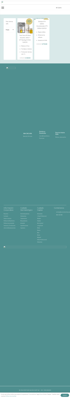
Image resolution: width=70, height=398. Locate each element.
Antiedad (22, 223)
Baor (38, 232)
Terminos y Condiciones (9, 225)
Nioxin (38, 235)
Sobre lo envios (7, 218)
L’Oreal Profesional (41, 216)
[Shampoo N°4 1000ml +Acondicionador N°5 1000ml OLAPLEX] (42, 19)
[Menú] (2, 7)
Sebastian (39, 242)
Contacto (6, 216)
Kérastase (39, 214)
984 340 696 (27, 133)
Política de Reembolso (9, 221)
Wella (38, 228)
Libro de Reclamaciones (9, 228)
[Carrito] (66, 7)
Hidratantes (23, 216)
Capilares (22, 228)
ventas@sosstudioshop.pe (63, 212)
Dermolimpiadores (24, 214)
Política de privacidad (9, 223)
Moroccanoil (40, 223)
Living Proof (40, 225)
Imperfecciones (24, 225)
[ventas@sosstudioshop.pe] (55, 212)
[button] (58, 7)
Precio (7, 30)
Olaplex (39, 221)
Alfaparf (39, 237)
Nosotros (6, 214)
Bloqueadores (23, 221)
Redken (39, 218)
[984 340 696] (21, 134)
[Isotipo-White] (11, 135)
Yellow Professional (42, 239)
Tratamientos (23, 218)
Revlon (38, 230)
